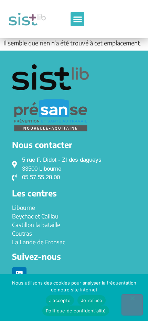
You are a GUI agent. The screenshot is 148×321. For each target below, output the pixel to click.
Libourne (23, 207)
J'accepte (60, 300)
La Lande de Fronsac (38, 241)
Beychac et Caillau (35, 216)
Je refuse (91, 300)
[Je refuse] (132, 304)
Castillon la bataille (36, 224)
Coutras (22, 233)
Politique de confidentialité (76, 310)
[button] (78, 19)
